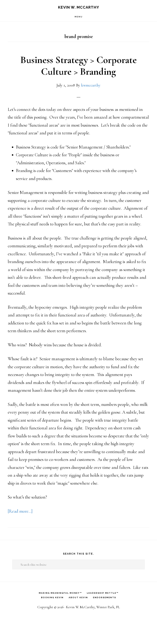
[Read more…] (20, 511)
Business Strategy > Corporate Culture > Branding (78, 66)
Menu (79, 17)
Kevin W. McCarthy (78, 7)
